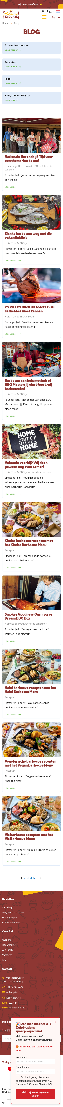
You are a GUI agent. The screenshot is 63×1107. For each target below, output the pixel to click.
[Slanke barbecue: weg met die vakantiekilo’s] (31, 212)
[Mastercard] (8, 1069)
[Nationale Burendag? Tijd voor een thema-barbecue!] (31, 135)
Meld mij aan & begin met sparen (35, 1094)
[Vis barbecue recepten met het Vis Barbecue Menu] (31, 813)
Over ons (6, 939)
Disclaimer (6, 1089)
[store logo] (17, 14)
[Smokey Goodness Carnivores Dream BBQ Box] (31, 593)
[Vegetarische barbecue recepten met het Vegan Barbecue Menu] (31, 740)
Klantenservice (13, 997)
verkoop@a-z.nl (14, 992)
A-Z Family (7, 949)
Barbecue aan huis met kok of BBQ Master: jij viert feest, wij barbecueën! (28, 385)
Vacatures (7, 954)
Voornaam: (22, 1057)
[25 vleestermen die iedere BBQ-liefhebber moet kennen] (31, 285)
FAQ (4, 959)
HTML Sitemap (8, 1092)
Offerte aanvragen (11, 922)
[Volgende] (40, 878)
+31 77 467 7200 (14, 986)
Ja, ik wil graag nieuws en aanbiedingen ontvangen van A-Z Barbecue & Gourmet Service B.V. (34, 1081)
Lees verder (11, 49)
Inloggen (49, 11)
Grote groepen (9, 917)
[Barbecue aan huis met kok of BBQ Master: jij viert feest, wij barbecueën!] (31, 359)
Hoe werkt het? (9, 944)
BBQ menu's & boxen (13, 912)
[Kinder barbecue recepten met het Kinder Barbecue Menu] (31, 519)
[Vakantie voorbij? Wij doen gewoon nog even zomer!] (31, 441)
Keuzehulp (7, 907)
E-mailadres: (23, 1067)
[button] (58, 11)
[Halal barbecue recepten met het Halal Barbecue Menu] (31, 666)
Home (5, 23)
